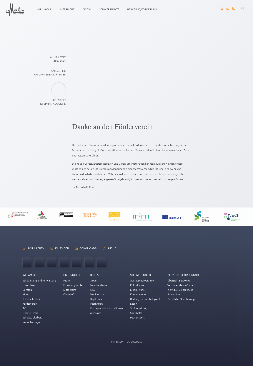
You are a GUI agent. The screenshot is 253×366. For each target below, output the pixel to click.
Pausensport (137, 317)
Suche (111, 248)
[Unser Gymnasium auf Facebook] (89, 263)
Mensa (26, 294)
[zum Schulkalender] (233, 10)
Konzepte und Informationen (106, 308)
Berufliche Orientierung (181, 299)
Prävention (173, 294)
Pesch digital (97, 303)
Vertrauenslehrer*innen (181, 285)
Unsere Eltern (31, 313)
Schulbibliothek (31, 299)
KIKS (92, 289)
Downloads (88, 248)
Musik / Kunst (137, 289)
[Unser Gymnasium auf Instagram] (101, 263)
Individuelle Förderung (180, 289)
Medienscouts (98, 294)
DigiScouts (96, 299)
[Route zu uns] (52, 263)
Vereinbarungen (32, 322)
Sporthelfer (136, 313)
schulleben (35, 248)
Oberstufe (69, 294)
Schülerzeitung (138, 308)
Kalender (62, 248)
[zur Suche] (242, 10)
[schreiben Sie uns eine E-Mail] (39, 263)
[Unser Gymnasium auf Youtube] (64, 263)
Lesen (133, 303)
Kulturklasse (137, 285)
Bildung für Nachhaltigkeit (145, 299)
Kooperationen (138, 294)
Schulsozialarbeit (32, 317)
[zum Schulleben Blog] (221, 10)
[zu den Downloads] (227, 10)
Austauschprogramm (142, 280)
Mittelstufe (69, 289)
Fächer (67, 280)
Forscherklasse (98, 285)
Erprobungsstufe (73, 285)
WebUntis (95, 313)
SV (24, 308)
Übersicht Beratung (178, 280)
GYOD (93, 280)
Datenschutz (134, 341)
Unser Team (29, 285)
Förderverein (140, 145)
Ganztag (27, 289)
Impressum (117, 341)
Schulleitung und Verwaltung (39, 280)
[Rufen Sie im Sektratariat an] (27, 263)
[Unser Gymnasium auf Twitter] (77, 263)
